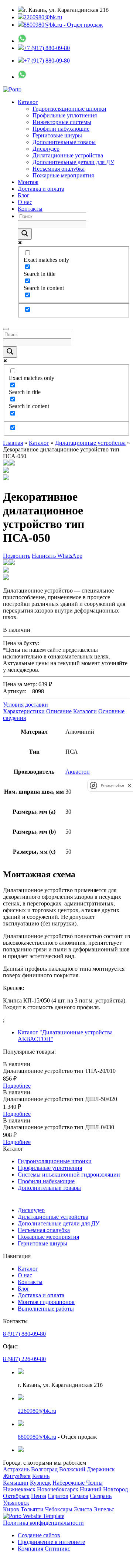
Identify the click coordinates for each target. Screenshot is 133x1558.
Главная (13, 443)
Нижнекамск (19, 1489)
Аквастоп (77, 771)
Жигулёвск (17, 1476)
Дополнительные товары (64, 142)
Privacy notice (112, 785)
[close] (129, 785)
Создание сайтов (39, 1535)
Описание (59, 711)
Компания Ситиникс (44, 1548)
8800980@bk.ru (37, 1437)
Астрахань (16, 1469)
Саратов (58, 1496)
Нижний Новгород (104, 1489)
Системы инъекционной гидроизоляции (69, 1174)
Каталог (28, 102)
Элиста (83, 1509)
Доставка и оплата (41, 189)
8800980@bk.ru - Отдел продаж (63, 24)
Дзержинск (101, 1469)
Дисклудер (46, 149)
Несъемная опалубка (59, 169)
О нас (25, 202)
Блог (24, 195)
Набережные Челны (77, 1482)
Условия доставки (25, 704)
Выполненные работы (46, 1308)
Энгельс (103, 1509)
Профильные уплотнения (65, 115)
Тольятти (32, 1509)
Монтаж (28, 182)
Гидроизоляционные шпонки (69, 109)
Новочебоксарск (57, 1489)
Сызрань (101, 1496)
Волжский (72, 1469)
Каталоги (85, 711)
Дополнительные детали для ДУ (73, 162)
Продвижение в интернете (51, 1542)
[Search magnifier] (25, 234)
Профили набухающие (61, 129)
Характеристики (24, 711)
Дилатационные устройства (68, 155)
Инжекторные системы (62, 122)
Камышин (15, 1482)
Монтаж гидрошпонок (46, 1302)
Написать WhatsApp (57, 556)
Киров (11, 1509)
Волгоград (44, 1469)
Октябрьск (16, 1496)
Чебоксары (58, 1509)
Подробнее (17, 1085)
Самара (79, 1496)
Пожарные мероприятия (63, 175)
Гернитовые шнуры (57, 135)
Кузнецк (40, 1482)
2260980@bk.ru (43, 17)
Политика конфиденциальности (43, 1522)
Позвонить (16, 556)
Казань (41, 1476)
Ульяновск (16, 1502)
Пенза (38, 1496)
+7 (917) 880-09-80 (47, 48)
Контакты (30, 209)
